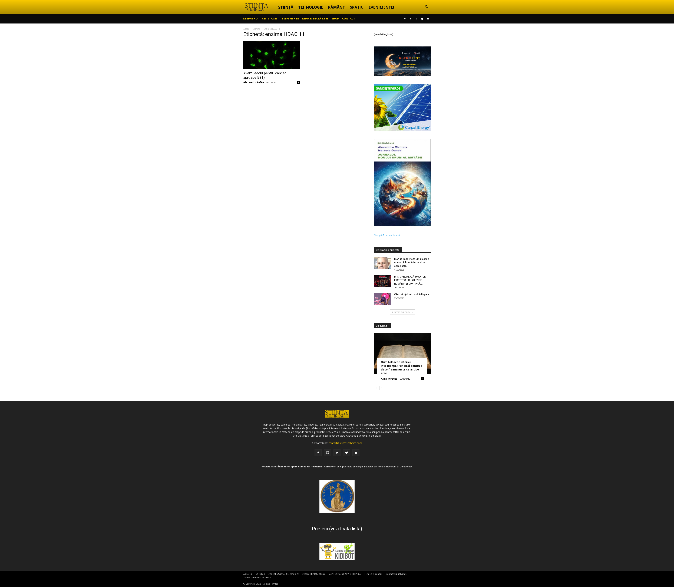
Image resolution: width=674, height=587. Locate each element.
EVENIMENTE (290, 18)
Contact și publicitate (396, 573)
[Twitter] (422, 18)
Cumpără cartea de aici (387, 235)
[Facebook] (405, 18)
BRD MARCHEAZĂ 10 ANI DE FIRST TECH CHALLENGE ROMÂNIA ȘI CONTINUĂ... (410, 280)
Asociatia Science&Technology (284, 573)
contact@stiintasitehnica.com (345, 443)
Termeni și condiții (373, 573)
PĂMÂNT (336, 7)
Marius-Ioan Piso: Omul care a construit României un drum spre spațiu (411, 262)
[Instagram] (410, 18)
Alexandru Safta (253, 82)
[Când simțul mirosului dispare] (382, 299)
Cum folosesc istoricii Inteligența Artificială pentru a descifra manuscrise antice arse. (401, 367)
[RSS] (416, 18)
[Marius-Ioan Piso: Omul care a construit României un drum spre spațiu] (382, 263)
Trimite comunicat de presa (257, 577)
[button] (426, 7)
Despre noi (251, 18)
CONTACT (348, 18)
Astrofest (247, 573)
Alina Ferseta (389, 378)
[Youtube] (428, 18)
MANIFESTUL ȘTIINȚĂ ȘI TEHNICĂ (345, 573)
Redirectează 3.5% (315, 18)
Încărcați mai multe (401, 312)
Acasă (246, 28)
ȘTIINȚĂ (285, 7)
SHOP (335, 18)
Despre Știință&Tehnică (313, 573)
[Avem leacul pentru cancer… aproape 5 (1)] (271, 55)
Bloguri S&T (382, 325)
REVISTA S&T (270, 18)
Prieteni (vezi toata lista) (337, 529)
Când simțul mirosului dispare (411, 294)
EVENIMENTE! (381, 7)
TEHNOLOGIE (310, 7)
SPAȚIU (357, 7)
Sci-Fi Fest (260, 573)
